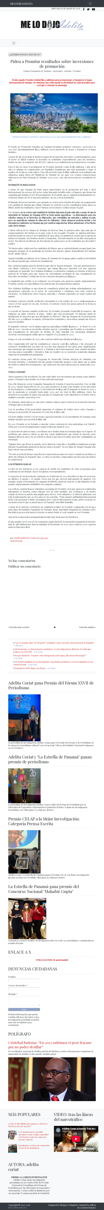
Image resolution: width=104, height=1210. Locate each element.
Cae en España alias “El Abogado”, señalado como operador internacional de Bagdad (54, 642)
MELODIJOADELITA (21, 3)
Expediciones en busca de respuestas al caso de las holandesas (33, 1146)
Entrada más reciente (19, 627)
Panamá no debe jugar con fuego (30, 668)
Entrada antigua (86, 627)
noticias (68, 71)
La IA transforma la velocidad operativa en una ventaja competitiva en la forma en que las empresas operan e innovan (33, 1136)
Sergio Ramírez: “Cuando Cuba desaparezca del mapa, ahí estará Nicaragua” (50, 655)
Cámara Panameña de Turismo (37, 71)
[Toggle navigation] (90, 3)
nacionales (58, 71)
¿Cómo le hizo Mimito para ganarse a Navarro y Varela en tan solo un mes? (28, 1125)
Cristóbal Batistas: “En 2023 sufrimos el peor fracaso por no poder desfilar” (49, 1044)
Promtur (77, 71)
